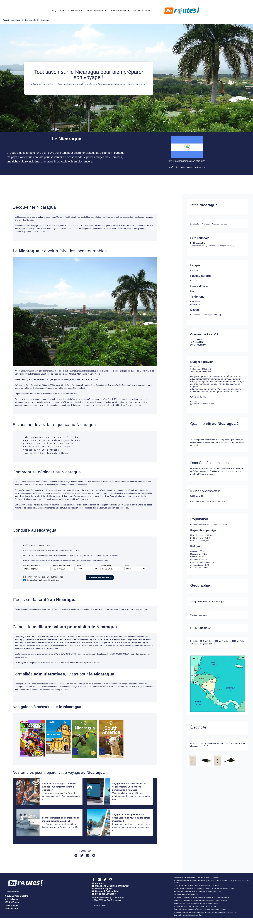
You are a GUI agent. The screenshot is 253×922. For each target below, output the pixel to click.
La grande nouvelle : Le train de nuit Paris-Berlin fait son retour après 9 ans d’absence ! (205, 912)
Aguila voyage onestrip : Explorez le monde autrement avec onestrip (198, 891)
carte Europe (11, 905)
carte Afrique (11, 908)
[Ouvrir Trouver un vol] (149, 10)
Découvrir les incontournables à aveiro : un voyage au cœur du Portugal (200, 909)
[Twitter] (104, 879)
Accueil (6, 20)
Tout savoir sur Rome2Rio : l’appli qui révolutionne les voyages (196, 885)
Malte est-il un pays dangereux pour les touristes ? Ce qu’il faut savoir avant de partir (204, 888)
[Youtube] (110, 879)
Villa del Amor (12, 899)
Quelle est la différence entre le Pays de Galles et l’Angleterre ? (196, 878)
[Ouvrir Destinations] (82, 10)
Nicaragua (44, 20)
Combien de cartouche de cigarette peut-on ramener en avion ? (197, 903)
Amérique (15, 20)
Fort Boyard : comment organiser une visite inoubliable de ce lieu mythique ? (201, 897)
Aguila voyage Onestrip (16, 896)
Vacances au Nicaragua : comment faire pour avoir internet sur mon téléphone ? (59, 786)
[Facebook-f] (93, 879)
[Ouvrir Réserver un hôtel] (129, 10)
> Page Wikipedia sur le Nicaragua (207, 602)
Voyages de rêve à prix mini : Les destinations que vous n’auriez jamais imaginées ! (131, 818)
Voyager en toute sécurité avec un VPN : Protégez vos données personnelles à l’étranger (129, 786)
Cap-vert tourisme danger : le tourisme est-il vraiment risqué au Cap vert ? (200, 900)
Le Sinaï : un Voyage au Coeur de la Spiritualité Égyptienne (195, 906)
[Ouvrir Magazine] (63, 10)
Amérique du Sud (30, 20)
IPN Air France (12, 902)
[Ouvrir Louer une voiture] (105, 10)
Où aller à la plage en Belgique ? (186, 894)
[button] (75, 855)
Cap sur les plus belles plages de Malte (188, 915)
